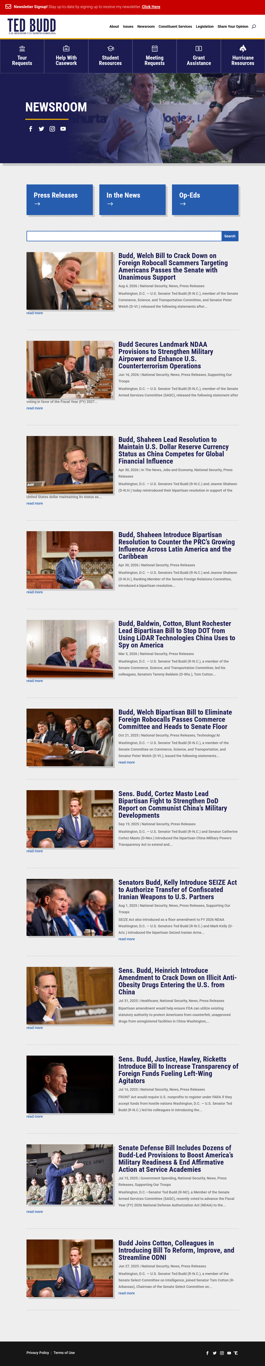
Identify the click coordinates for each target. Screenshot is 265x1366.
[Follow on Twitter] (41, 126)
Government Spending (158, 1178)
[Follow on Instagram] (52, 126)
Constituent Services (175, 26)
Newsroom (146, 26)
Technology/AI (208, 735)
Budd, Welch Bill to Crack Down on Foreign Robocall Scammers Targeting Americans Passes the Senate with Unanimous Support (173, 266)
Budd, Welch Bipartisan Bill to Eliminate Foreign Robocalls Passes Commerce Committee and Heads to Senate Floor (175, 719)
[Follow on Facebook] (30, 126)
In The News (151, 470)
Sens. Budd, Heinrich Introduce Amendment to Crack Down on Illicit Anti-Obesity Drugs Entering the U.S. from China (177, 981)
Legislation (205, 26)
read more (34, 313)
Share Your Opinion (233, 26)
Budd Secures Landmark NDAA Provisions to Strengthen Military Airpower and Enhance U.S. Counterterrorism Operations (165, 355)
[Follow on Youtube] (63, 126)
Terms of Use (64, 1353)
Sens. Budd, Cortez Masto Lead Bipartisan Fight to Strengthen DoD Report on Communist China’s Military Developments (172, 804)
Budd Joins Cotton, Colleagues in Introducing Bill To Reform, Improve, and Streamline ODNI (176, 1250)
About (114, 26)
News (173, 286)
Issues (128, 26)
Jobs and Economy (178, 470)
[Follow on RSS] (235, 1353)
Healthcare (149, 1001)
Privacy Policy (37, 1353)
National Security (153, 286)
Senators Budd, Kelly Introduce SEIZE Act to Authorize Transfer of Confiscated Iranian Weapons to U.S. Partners (177, 889)
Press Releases (192, 286)
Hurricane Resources (242, 60)
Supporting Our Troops (153, 1184)
